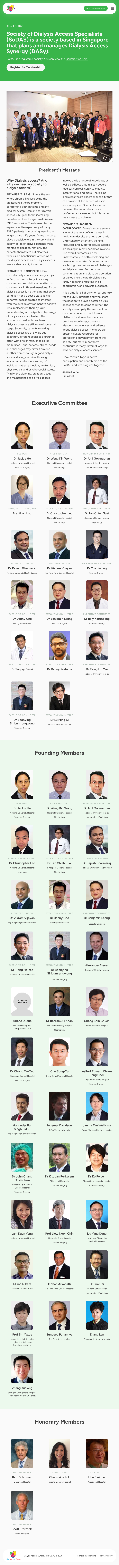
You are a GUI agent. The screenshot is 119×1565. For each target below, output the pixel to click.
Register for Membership (25, 67)
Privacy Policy (106, 1556)
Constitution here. (77, 59)
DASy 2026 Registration (95, 8)
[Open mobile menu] (112, 8)
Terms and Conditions (86, 1556)
